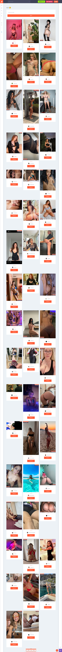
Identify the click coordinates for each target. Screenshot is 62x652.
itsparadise (32, 79)
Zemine (49, 563)
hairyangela (15, 585)
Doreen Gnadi (15, 83)
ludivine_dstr (32, 340)
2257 (36, 650)
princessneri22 (32, 366)
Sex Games (49, 1)
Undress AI (41, 1)
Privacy (34, 650)
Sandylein (49, 258)
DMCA (28, 650)
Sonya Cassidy (15, 395)
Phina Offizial (15, 113)
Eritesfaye (49, 79)
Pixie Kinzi (49, 116)
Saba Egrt (15, 267)
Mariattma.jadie (15, 641)
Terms (31, 650)
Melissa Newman (32, 495)
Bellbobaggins (49, 44)
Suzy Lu (15, 329)
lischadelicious (49, 222)
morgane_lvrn (32, 567)
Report (26, 650)
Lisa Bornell (48, 193)
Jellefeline (49, 604)
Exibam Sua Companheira (32, 532)
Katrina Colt (15, 181)
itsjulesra (49, 341)
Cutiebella (15, 156)
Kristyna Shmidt (32, 126)
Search (31, 15)
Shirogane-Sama (32, 184)
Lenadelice (15, 532)
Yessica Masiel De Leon (32, 253)
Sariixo (49, 515)
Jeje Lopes (32, 46)
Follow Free (14, 116)
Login (56, 1)
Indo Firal (15, 433)
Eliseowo (49, 488)
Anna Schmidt (32, 163)
